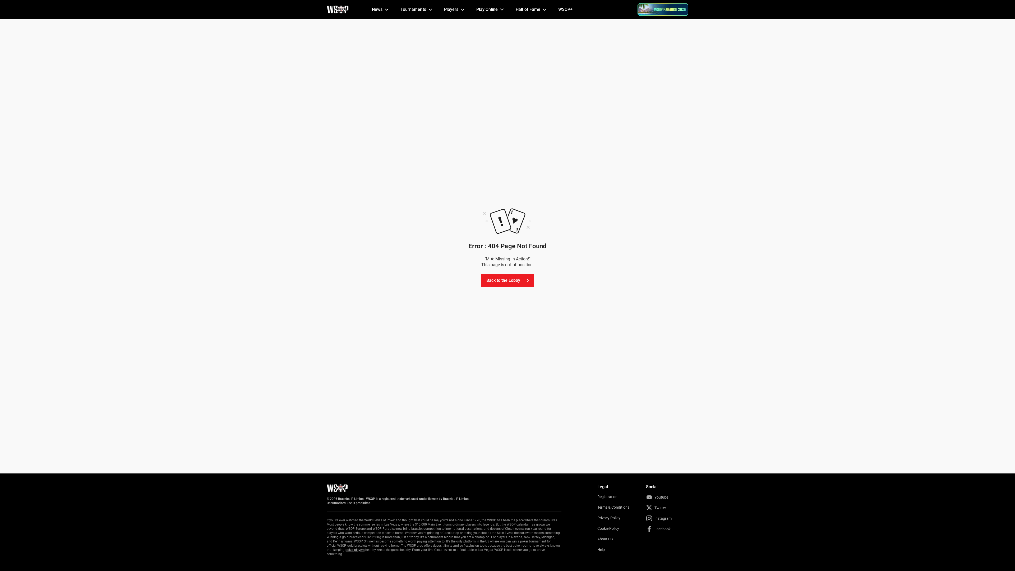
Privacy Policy (608, 518)
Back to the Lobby (503, 280)
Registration (607, 497)
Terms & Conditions (613, 507)
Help (601, 549)
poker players (355, 550)
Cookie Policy (608, 528)
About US (605, 539)
